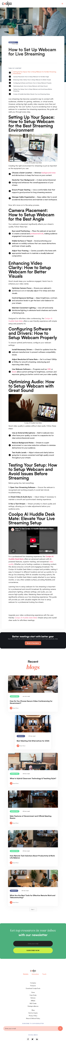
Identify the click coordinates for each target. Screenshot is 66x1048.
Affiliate (33, 1000)
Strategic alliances (33, 1006)
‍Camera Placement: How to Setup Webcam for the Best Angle (31, 76)
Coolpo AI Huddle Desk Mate (26, 618)
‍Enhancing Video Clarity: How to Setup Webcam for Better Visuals (32, 79)
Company (33, 983)
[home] (7, 4)
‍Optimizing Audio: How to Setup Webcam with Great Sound (30, 86)
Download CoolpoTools (33, 988)
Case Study (33, 995)
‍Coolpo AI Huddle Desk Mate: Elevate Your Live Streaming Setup (31, 94)
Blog (33, 1010)
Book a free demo (33, 643)
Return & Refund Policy (33, 1018)
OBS (49, 369)
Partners (33, 998)
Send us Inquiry (33, 1013)
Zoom (14, 372)
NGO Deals (33, 1003)
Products (33, 985)
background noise (49, 173)
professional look (36, 233)
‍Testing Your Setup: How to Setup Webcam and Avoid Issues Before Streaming (32, 90)
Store (33, 992)
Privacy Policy (33, 1015)
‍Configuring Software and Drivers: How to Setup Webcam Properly (32, 83)
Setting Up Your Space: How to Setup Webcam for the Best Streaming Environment (34, 72)
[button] (62, 4)
